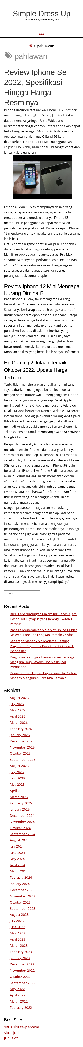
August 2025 (19, 766)
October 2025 (20, 753)
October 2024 (20, 828)
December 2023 (22, 890)
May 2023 (17, 933)
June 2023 (17, 927)
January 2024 (20, 883)
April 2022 (17, 995)
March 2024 (19, 871)
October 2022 (20, 976)
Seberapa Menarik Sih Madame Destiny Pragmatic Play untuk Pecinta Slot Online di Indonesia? (42, 646)
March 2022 (19, 1001)
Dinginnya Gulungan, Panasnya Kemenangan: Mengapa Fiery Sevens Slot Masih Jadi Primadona (43, 662)
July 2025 (17, 772)
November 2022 (22, 970)
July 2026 (17, 704)
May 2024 (17, 859)
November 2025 (22, 747)
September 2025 (22, 759)
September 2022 (22, 983)
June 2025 (17, 778)
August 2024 (19, 840)
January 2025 (20, 809)
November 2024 (22, 821)
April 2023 (17, 939)
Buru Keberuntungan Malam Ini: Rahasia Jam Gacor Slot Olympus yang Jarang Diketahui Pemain (43, 619)
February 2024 (21, 877)
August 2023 (19, 914)
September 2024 (22, 834)
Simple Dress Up (41, 13)
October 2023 (20, 902)
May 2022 (17, 989)
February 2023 (21, 952)
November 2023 (22, 896)
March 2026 (19, 722)
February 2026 (21, 728)
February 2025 (21, 803)
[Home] (31, 46)
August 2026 (19, 697)
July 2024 (17, 846)
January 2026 (20, 735)
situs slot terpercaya (21, 1027)
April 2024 (17, 865)
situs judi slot (15, 1032)
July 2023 (17, 920)
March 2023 (19, 945)
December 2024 (22, 815)
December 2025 (22, 741)
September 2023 (22, 908)
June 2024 (17, 852)
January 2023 (20, 958)
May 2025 (17, 784)
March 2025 (19, 797)
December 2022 (22, 964)
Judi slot (11, 1038)
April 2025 (17, 790)
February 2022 (21, 1007)
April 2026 (17, 716)
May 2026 (17, 710)
